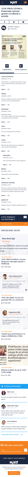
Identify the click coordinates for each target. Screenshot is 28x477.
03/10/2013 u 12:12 (8, 157)
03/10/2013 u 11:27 (6, 142)
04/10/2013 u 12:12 (6, 185)
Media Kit (10, 458)
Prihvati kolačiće (14, 473)
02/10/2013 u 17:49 (6, 78)
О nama (5, 458)
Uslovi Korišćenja (19, 458)
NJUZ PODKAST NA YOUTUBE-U (8, 218)
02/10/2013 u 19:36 (6, 111)
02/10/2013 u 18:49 (6, 96)
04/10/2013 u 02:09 (6, 171)
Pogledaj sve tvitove (10, 434)
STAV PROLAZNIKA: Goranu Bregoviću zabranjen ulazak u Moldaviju (13, 261)
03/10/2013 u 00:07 (6, 128)
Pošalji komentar (21, 69)
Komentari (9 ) (7, 69)
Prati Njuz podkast (6, 223)
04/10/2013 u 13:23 (6, 202)
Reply (3, 89)
